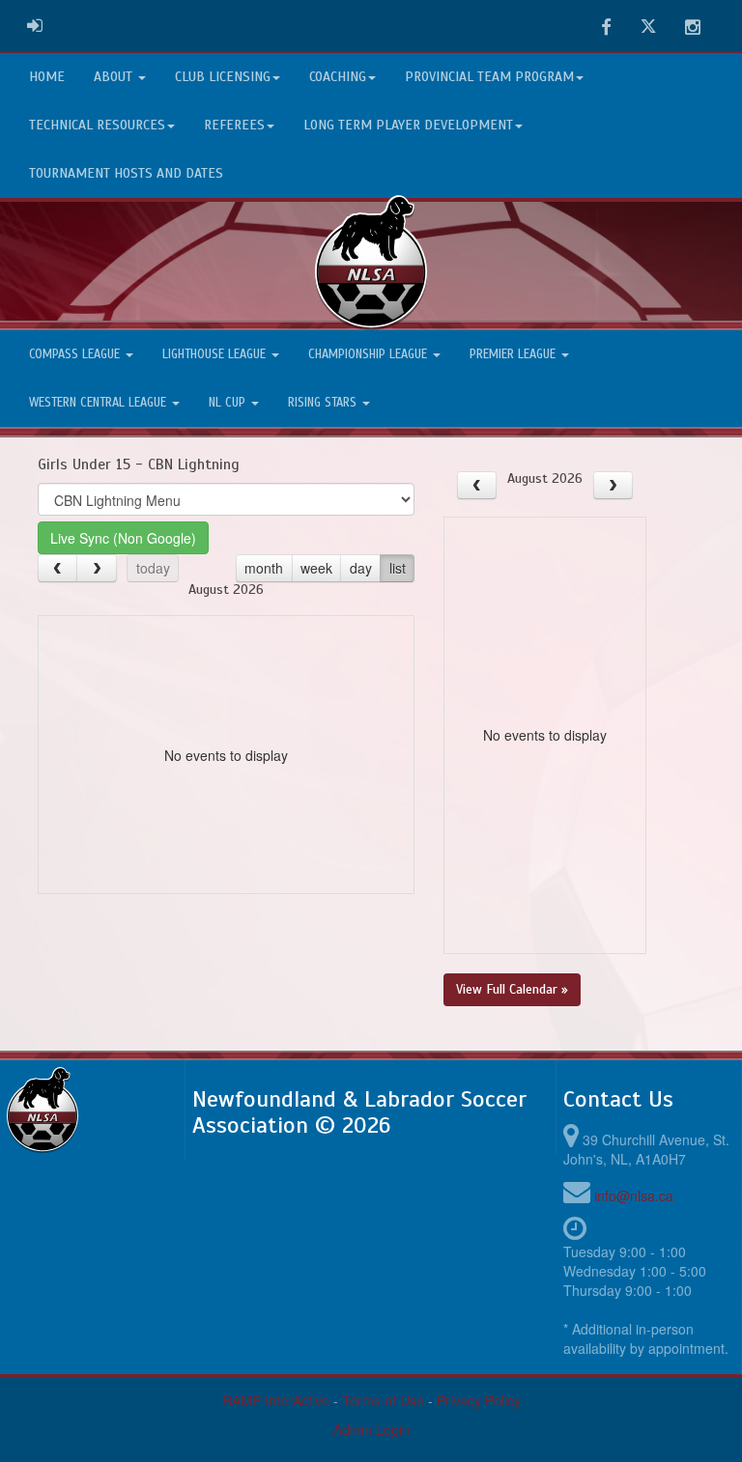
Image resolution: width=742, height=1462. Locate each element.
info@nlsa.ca (633, 1195)
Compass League (76, 354)
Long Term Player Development (408, 125)
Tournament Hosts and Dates (126, 173)
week (316, 567)
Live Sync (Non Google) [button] (123, 538)
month (263, 567)
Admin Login (371, 1429)
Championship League (369, 354)
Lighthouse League (216, 354)
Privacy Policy (479, 1400)
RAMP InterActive (275, 1400)
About (115, 77)
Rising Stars (324, 402)
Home (47, 77)
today (153, 567)
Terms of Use (383, 1400)
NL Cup (229, 402)
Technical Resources (97, 125)
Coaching (337, 77)
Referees (234, 125)
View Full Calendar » (512, 989)
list (397, 567)
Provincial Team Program (489, 77)
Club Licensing (223, 77)
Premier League (514, 354)
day (361, 567)
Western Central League (99, 402)
